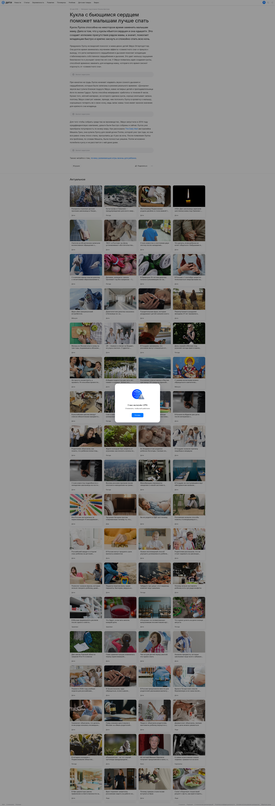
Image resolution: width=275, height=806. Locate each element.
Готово (137, 415)
